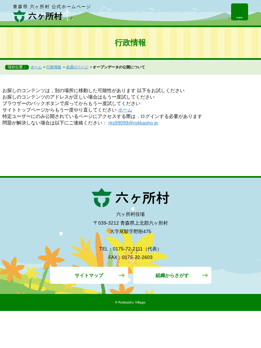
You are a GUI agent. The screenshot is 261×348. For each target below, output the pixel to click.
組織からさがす (172, 275)
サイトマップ (89, 275)
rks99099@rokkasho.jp (133, 122)
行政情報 (53, 67)
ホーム (36, 67)
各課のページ (77, 67)
